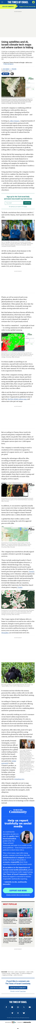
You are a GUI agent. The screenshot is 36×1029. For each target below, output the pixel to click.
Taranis (31, 571)
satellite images (15, 973)
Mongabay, (5, 633)
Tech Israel (10, 972)
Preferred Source (8, 64)
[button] (33, 2)
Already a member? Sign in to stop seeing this (18, 895)
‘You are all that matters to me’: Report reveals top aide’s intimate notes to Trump (10, 940)
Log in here (23, 991)
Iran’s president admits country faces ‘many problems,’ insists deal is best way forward (25, 921)
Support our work (18, 890)
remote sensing (6, 973)
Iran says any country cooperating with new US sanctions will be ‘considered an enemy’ (10, 921)
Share (6, 73)
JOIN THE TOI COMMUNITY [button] (18, 987)
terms (25, 206)
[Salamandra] (27, 1022)
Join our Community (8, 6)
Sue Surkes (6, 69)
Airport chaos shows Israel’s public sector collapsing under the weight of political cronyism (26, 941)
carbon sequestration (20, 972)
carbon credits (29, 972)
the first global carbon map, (17, 399)
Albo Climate (14, 121)
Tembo (19, 587)
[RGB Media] (14, 1022)
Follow (14, 69)
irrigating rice (19, 779)
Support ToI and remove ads (27, 6)
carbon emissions (18, 975)
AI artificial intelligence (26, 973)
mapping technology (7, 975)
